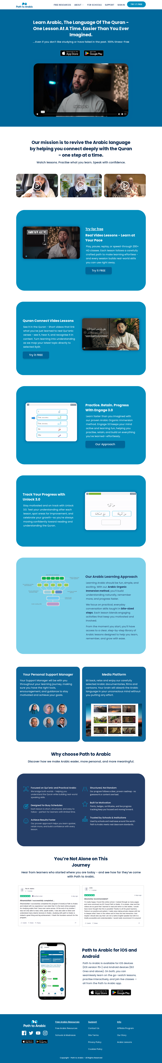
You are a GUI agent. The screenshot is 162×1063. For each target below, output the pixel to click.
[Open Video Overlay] (37, 185)
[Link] (24, 1033)
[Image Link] (24, 5)
